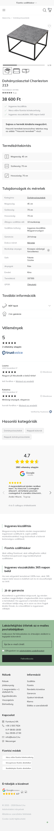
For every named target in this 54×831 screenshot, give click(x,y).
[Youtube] (44, 805)
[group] (27, 489)
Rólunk (5, 681)
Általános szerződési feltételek (16, 814)
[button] (27, 2)
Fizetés (30, 685)
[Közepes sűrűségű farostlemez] (48, 250)
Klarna (30, 701)
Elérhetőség (7, 704)
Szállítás (31, 681)
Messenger (11, 741)
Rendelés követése (36, 689)
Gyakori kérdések (35, 697)
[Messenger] (45, 824)
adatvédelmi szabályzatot (31, 650)
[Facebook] (34, 805)
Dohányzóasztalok (21, 18)
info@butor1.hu (13, 737)
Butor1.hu (6, 18)
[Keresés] (44, 10)
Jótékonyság (8, 685)
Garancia (31, 693)
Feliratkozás (27, 658)
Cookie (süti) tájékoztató (13, 819)
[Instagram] (39, 805)
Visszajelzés (8, 700)
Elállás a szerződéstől (37, 705)
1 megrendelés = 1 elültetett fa (10, 690)
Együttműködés (9, 696)
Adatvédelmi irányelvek (13, 809)
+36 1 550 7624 (13, 725)
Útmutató (31, 284)
